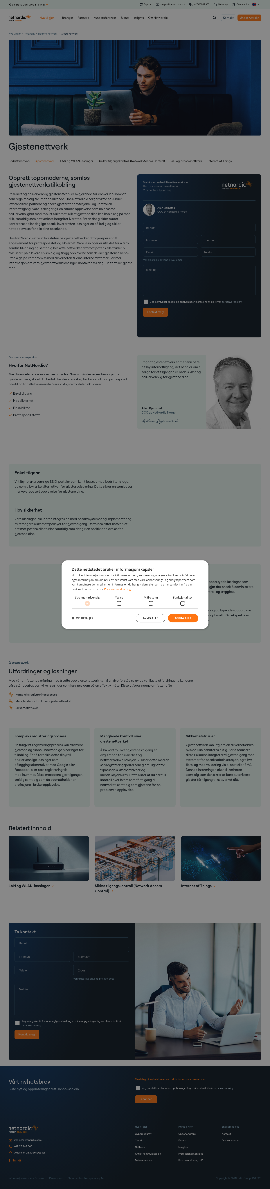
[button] (82, 618)
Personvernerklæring (117, 589)
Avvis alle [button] (150, 618)
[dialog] (135, 594)
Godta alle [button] (183, 618)
